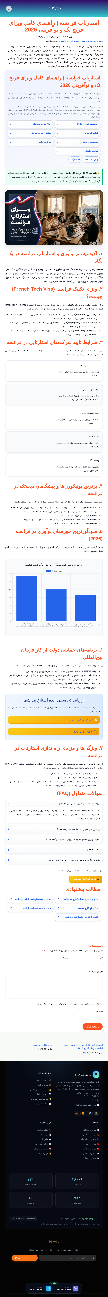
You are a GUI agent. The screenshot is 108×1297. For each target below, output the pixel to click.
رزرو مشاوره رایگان (23, 1258)
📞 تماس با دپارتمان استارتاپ (86, 879)
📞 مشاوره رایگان (43, 1130)
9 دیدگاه (85, 1052)
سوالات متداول (91, 151)
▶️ (83, 1113)
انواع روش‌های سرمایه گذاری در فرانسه (81, 899)
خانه (101, 41)
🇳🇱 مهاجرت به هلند (91, 1158)
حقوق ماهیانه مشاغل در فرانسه (37, 908)
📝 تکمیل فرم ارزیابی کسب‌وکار (83, 719)
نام (101, 957)
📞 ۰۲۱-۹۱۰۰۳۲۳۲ (91, 1096)
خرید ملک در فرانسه (42, 1045)
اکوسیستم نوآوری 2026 (87, 124)
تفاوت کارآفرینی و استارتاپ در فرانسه (81, 917)
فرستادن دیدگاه (93, 1026)
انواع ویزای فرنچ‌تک (42, 124)
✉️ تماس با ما (45, 1139)
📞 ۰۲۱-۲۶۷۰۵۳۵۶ (91, 1100)
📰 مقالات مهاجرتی (43, 1144)
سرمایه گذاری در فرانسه (70, 41)
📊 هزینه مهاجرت (44, 1104)
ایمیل (66, 957)
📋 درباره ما (46, 1135)
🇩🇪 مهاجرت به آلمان (91, 1135)
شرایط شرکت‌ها (91, 133)
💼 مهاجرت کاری (44, 1085)
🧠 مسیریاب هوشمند (42, 1149)
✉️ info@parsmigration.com (87, 1105)
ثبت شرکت (75, 159)
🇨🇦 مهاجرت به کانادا (91, 1130)
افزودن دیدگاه (96, 971)
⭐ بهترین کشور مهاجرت (41, 1099)
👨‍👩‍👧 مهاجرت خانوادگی (42, 1094)
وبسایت (99, 1011)
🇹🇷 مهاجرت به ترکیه (90, 1149)
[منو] (9, 9)
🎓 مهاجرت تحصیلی (43, 1080)
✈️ (89, 1113)
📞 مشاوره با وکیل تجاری (85, 731)
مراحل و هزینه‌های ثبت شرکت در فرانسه (33, 899)
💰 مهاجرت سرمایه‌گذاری (40, 1090)
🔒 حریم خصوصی (43, 1153)
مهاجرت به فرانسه (89, 41)
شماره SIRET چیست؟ (91, 849)
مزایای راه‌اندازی (44, 142)
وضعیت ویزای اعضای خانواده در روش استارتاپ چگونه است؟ (73, 839)
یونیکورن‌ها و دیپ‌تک (41, 133)
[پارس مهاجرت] (54, 1242)
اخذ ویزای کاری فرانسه (88, 908)
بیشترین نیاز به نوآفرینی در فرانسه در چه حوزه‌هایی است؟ (75, 860)
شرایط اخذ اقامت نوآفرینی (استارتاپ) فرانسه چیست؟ (77, 803)
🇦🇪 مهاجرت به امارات (90, 1153)
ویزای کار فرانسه (91, 159)
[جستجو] (100, 9)
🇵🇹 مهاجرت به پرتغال (90, 1144)
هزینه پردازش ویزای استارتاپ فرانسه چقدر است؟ (79, 829)
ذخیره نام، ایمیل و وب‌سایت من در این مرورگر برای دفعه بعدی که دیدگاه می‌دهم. (67, 1004)
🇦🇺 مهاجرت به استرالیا (90, 1139)
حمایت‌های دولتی (90, 142)
